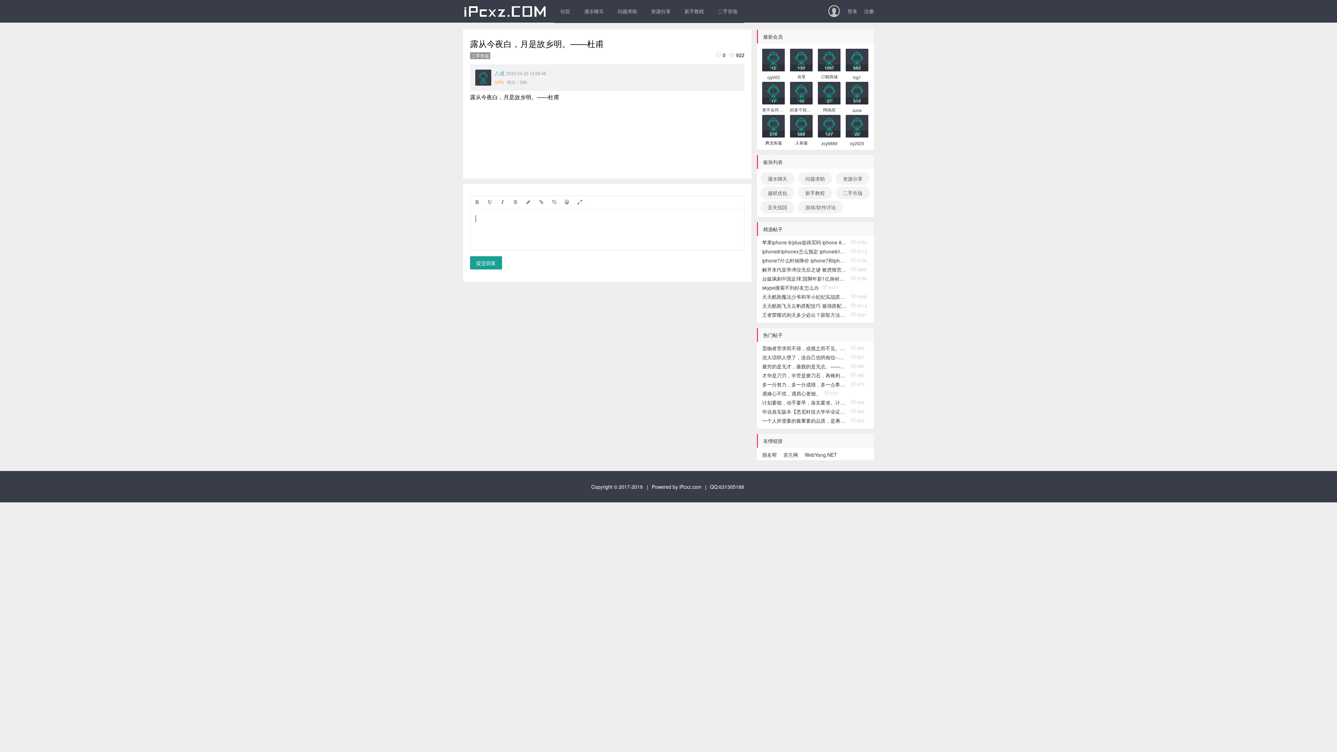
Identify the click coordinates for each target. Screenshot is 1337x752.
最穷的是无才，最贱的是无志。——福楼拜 (804, 366)
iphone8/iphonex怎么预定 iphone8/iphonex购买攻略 (804, 251)
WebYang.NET (821, 454)
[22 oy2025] (857, 125)
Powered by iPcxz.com (677, 486)
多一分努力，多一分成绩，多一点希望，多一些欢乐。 (804, 384)
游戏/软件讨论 (820, 207)
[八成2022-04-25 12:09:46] (483, 78)
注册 (869, 11)
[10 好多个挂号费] (801, 92)
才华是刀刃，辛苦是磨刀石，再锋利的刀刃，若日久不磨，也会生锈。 (804, 375)
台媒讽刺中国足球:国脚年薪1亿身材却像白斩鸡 (804, 278)
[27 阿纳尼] (829, 92)
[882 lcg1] (857, 59)
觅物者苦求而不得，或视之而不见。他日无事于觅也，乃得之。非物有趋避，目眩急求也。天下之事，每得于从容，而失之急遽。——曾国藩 (804, 348)
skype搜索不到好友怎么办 (790, 287)
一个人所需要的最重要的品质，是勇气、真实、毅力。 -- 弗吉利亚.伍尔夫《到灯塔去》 (804, 420)
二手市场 (727, 11)
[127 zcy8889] (829, 125)
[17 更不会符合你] (773, 92)
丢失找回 (777, 207)
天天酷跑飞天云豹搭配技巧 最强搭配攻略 (804, 305)
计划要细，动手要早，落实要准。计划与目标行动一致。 (804, 402)
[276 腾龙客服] (773, 125)
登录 (852, 11)
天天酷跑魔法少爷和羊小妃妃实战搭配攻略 (804, 296)
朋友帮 (769, 454)
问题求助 (627, 11)
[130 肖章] (801, 59)
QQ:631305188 (727, 486)
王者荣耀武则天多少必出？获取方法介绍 (804, 314)
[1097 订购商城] (829, 59)
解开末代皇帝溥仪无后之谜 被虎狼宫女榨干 (804, 269)
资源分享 (661, 11)
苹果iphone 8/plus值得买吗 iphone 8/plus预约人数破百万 (804, 242)
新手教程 (694, 11)
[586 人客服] (801, 125)
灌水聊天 (594, 11)
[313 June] (857, 92)
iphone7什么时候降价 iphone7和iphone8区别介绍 (804, 260)
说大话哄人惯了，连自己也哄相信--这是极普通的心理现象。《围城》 (804, 357)
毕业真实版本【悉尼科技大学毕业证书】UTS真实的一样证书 (804, 411)
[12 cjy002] (773, 59)
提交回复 (486, 262)
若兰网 (790, 454)
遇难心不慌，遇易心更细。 (791, 393)
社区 (565, 11)
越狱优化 (777, 192)
